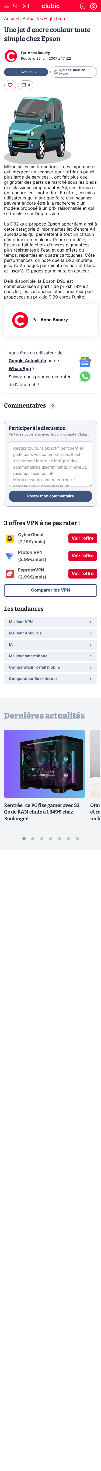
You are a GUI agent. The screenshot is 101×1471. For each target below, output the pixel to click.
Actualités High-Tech (44, 19)
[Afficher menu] (6, 6)
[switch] (82, 6)
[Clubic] (50, 7)
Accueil (11, 19)
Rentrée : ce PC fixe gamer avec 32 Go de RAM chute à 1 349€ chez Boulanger (41, 812)
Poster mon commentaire (50, 496)
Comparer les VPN (50, 590)
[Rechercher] (15, 7)
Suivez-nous (26, 72)
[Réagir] (10, 85)
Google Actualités (27, 361)
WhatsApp (20, 369)
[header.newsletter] (26, 7)
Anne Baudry (39, 53)
